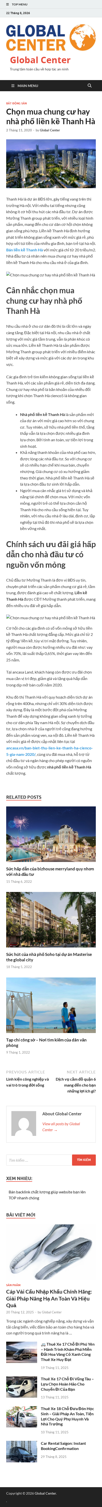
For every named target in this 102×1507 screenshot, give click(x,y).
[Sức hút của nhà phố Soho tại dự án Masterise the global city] (51, 921)
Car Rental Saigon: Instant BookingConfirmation (63, 1446)
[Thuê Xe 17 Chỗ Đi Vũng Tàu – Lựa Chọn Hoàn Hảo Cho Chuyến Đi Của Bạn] (21, 1379)
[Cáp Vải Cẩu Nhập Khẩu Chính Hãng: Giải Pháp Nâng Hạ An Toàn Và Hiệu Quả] (51, 1227)
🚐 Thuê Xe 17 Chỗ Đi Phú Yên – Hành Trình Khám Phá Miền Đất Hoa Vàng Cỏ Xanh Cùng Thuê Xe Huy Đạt (68, 1352)
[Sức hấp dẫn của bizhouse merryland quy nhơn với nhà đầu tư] (51, 835)
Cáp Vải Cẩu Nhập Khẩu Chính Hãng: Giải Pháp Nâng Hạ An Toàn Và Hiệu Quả (49, 1298)
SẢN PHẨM (13, 1285)
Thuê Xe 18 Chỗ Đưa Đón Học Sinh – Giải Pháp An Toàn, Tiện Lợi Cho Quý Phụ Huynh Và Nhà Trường (67, 1416)
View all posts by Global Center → (61, 1126)
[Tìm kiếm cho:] (51, 1160)
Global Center (40, 60)
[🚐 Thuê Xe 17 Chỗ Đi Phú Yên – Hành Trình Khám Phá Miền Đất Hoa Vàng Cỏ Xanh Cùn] (21, 1344)
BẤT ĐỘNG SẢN (16, 103)
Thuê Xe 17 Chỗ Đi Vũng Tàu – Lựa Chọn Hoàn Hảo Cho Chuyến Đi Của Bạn (67, 1383)
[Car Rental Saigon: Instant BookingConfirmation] (21, 1443)
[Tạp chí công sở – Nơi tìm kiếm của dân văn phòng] (51, 1006)
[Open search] (89, 85)
